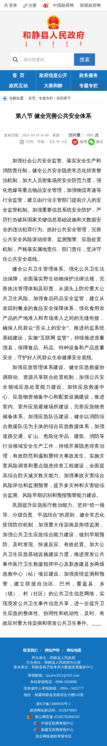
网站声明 (52, 650)
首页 (32, 98)
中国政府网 (63, 5)
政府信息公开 (53, 75)
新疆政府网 (90, 5)
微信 (99, 142)
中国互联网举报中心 (57, 723)
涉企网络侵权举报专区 (53, 736)
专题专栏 (88, 85)
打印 (30, 142)
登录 (13, 5)
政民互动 (18, 85)
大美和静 (53, 85)
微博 (83, 142)
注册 (32, 5)
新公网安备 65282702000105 (57, 717)
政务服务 (88, 75)
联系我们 (30, 650)
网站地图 (74, 650)
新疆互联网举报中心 (57, 730)
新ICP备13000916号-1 (53, 704)
